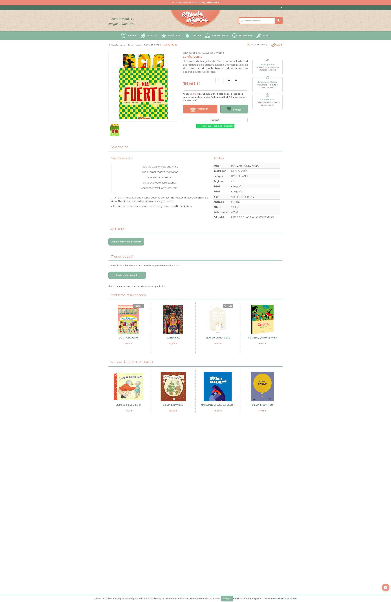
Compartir (215, 120)
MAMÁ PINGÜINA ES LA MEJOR (217, 405)
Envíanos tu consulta (127, 275)
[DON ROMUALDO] (128, 319)
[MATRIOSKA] (173, 319)
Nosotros (245, 35)
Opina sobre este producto (126, 241)
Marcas (196, 35)
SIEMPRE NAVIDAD (173, 405)
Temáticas (174, 35)
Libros (132, 35)
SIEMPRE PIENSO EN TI (128, 405)
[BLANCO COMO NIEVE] (217, 319)
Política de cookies (288, 598)
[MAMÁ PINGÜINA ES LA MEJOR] (218, 386)
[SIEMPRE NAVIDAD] (173, 386)
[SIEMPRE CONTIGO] (262, 386)
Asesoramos (220, 35)
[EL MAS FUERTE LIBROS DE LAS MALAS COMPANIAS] (114, 130)
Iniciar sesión (258, 45)
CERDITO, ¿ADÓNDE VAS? (262, 337)
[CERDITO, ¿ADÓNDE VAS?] (262, 319)
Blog (266, 35)
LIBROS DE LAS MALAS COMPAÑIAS (203, 53)
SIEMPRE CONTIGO (262, 405)
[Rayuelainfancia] (195, 18)
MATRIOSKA (173, 337)
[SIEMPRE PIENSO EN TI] (128, 386)
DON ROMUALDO (128, 337)
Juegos (152, 35)
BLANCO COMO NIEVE (218, 337)
